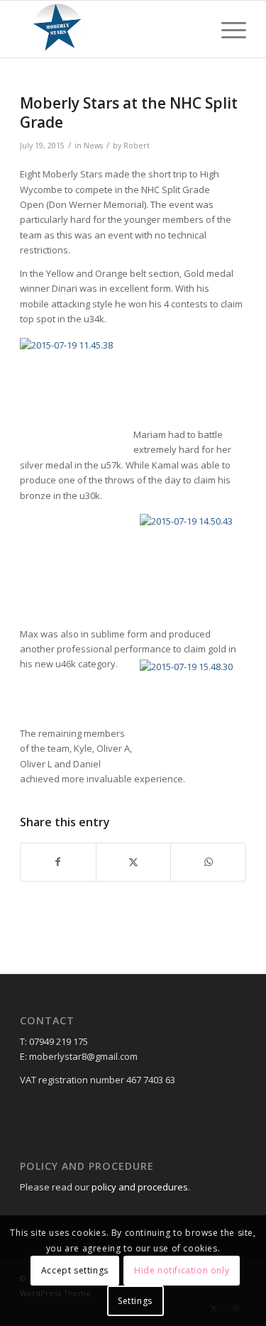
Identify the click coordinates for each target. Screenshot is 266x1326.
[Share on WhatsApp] (208, 861)
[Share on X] (133, 861)
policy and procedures (140, 1186)
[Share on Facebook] (58, 861)
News (93, 145)
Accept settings (75, 1270)
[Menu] (226, 29)
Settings (135, 1301)
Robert (136, 145)
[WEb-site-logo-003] (110, 29)
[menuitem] (226, 29)
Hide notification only (181, 1270)
